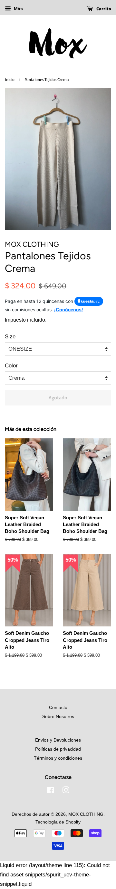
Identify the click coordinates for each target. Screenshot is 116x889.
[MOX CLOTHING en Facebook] (50, 791)
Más (18, 8)
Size (10, 337)
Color (11, 366)
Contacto (58, 707)
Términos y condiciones (58, 758)
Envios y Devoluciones (58, 740)
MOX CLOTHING (85, 814)
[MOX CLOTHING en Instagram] (65, 791)
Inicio (10, 79)
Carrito (103, 9)
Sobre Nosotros (58, 716)
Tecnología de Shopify (58, 821)
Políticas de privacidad (58, 749)
